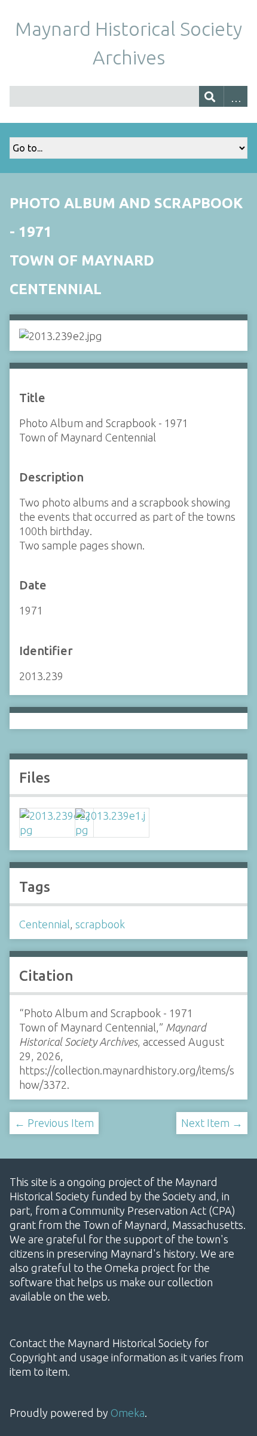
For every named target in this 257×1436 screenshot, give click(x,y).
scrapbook (100, 924)
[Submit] (211, 96)
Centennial (44, 924)
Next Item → (212, 1123)
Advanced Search (236, 96)
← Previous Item (54, 1123)
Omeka (128, 1413)
